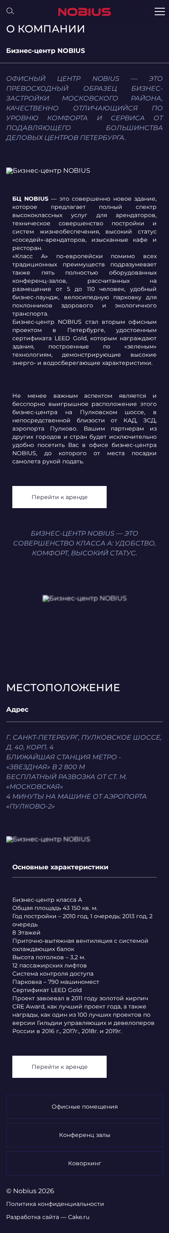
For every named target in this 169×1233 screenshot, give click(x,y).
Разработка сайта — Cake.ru (47, 1217)
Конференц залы (84, 1135)
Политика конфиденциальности (55, 1204)
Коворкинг (84, 1163)
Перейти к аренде (60, 497)
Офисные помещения (85, 1106)
